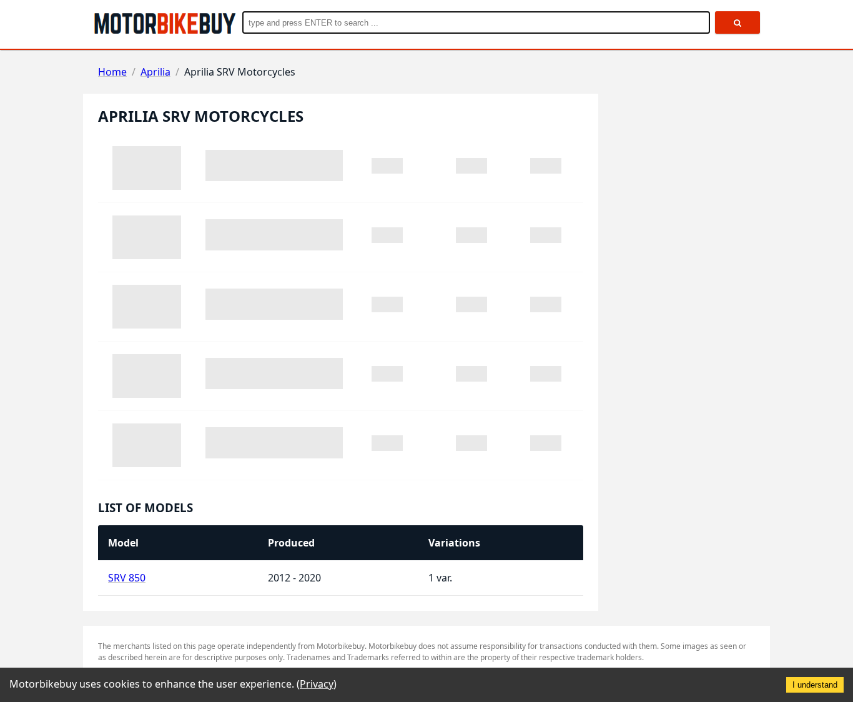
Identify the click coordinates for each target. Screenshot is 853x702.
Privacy (316, 684)
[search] (737, 22)
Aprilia (155, 72)
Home (112, 72)
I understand (814, 685)
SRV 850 (126, 578)
